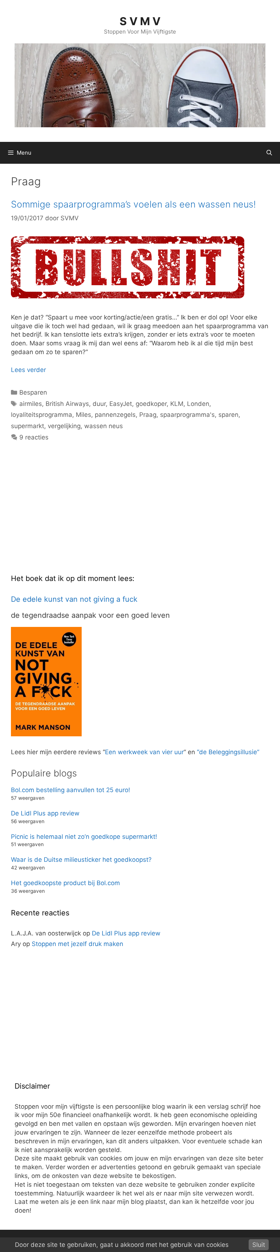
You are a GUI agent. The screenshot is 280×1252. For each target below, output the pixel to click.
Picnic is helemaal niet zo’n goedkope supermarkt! (84, 836)
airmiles (30, 403)
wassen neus (103, 426)
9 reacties (33, 437)
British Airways (67, 403)
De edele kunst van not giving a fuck (74, 599)
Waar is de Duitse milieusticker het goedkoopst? (81, 859)
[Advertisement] (65, 513)
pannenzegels (115, 414)
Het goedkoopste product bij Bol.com (65, 883)
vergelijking (64, 426)
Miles (83, 414)
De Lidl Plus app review (45, 813)
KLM (176, 403)
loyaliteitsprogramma (41, 414)
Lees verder (28, 369)
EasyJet (120, 403)
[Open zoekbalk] (269, 153)
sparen (228, 414)
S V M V (140, 21)
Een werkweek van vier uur (144, 752)
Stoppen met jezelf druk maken (77, 943)
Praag (147, 414)
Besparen (33, 392)
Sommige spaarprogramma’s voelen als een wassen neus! (133, 204)
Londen (198, 403)
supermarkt (27, 426)
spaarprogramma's (187, 414)
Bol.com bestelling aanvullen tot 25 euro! (70, 790)
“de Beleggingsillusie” (228, 752)
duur (99, 403)
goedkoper (151, 403)
